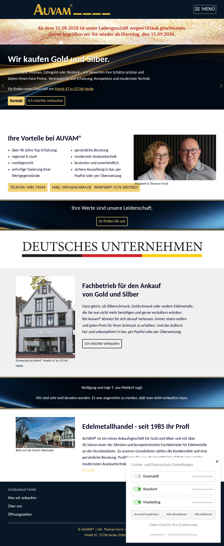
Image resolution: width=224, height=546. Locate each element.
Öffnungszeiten (20, 515)
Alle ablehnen (203, 514)
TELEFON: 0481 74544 (27, 187)
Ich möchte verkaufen (45, 101)
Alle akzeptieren (176, 514)
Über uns (15, 506)
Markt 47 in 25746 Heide (74, 89)
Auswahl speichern (146, 514)
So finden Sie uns (112, 221)
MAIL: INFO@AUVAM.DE (72, 187)
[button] (3, 86)
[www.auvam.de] (72, 9)
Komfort (150, 489)
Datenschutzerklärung (182, 534)
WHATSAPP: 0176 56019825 (116, 187)
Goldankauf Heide (22, 490)
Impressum (157, 534)
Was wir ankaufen (22, 498)
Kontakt (16, 101)
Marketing (152, 502)
